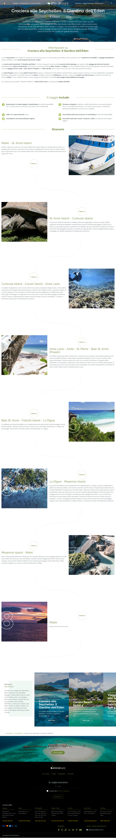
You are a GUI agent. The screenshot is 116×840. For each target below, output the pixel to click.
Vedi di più (51, 720)
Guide (54, 774)
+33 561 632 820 (73, 821)
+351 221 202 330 (40, 821)
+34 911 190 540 (7, 821)
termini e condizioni (63, 791)
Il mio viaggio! (58, 752)
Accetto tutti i (59, 791)
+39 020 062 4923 (24, 821)
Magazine (61, 774)
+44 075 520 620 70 (57, 821)
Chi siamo (46, 774)
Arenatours (9, 733)
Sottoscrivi (58, 797)
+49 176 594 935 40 (90, 821)
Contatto (70, 774)
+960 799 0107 (105, 821)
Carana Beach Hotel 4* (82, 703)
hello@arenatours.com (95, 830)
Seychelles (18, 733)
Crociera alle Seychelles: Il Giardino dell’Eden (51, 704)
